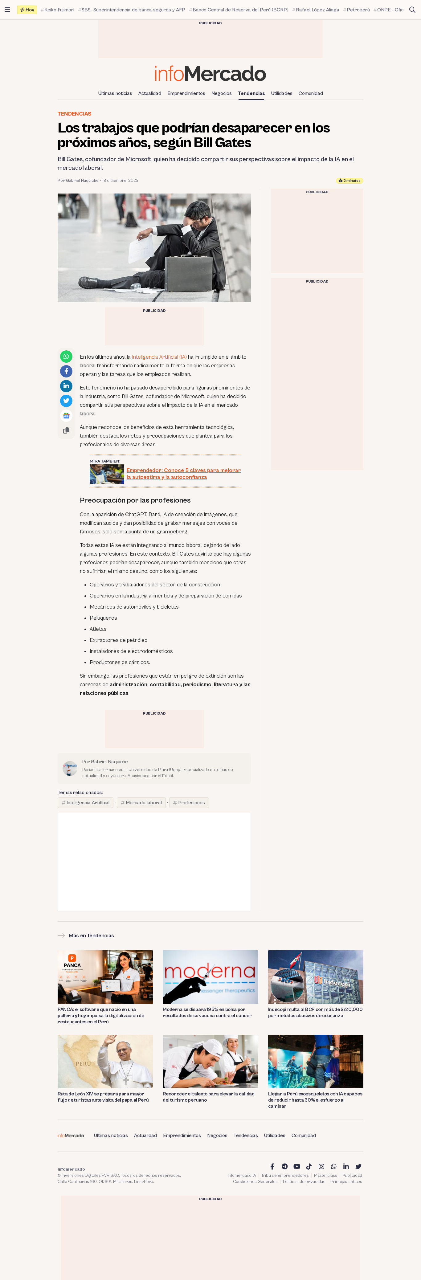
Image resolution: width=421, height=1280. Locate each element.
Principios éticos (346, 1181)
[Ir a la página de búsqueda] (412, 10)
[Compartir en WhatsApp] (66, 356)
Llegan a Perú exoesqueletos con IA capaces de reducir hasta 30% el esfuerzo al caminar (315, 1100)
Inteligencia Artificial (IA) (159, 357)
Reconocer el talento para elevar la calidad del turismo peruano (208, 1097)
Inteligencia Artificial (88, 802)
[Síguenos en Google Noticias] (66, 416)
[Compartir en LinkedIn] (66, 386)
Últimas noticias (115, 93)
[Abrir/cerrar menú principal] (7, 10)
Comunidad (311, 93)
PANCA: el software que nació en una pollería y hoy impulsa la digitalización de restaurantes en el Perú (101, 1016)
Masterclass (325, 1175)
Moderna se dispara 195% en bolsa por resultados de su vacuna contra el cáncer (207, 1012)
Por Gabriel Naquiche (78, 180)
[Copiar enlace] (66, 430)
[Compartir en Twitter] (66, 401)
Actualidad (149, 93)
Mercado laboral (144, 802)
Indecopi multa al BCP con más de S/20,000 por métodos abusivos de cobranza (315, 1012)
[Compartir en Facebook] (66, 371)
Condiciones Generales (255, 1181)
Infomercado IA (242, 1175)
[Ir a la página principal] (210, 73)
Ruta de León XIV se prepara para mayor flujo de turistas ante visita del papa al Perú (103, 1097)
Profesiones (191, 802)
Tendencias (251, 93)
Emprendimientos (186, 93)
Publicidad (352, 1175)
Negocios (221, 93)
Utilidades (281, 93)
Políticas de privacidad (304, 1181)
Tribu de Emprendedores (285, 1175)
